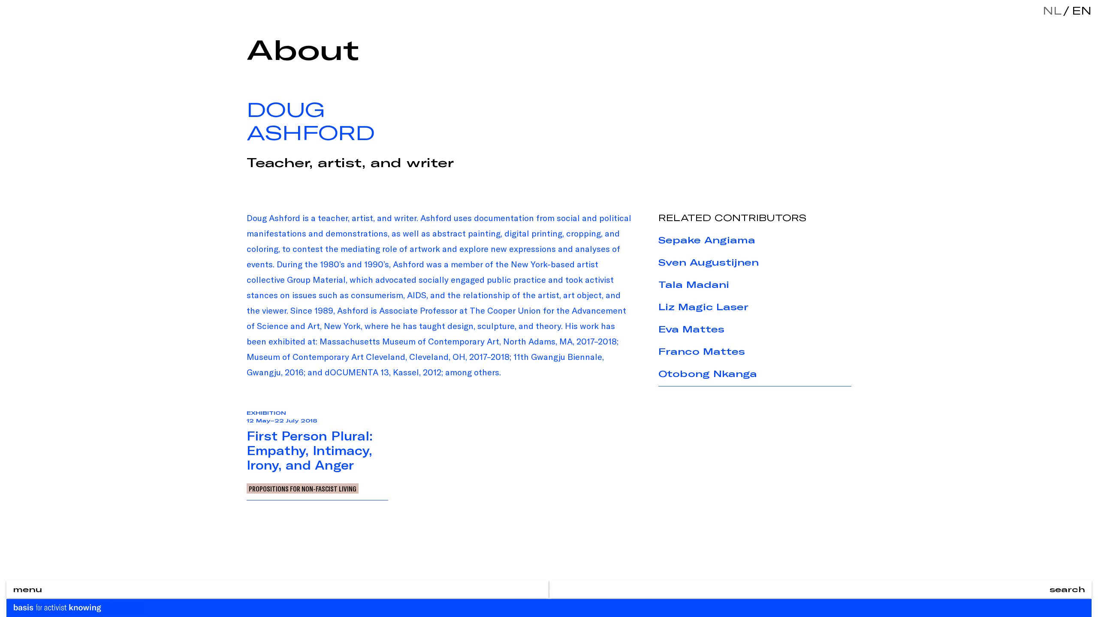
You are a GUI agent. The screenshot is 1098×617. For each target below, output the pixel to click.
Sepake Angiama (706, 240)
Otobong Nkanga (707, 373)
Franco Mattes (701, 351)
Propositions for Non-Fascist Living (302, 488)
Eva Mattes (691, 329)
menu (27, 589)
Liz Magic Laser (703, 307)
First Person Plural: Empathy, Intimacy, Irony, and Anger (310, 450)
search (1067, 589)
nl (1052, 10)
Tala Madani (693, 284)
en (1080, 10)
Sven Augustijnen (708, 262)
